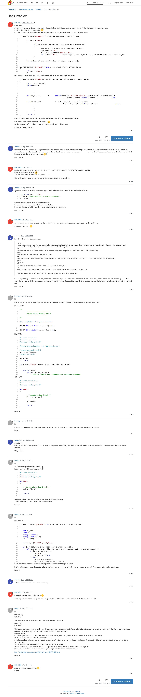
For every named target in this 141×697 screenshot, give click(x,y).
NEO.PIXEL (17, 23)
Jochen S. (17, 147)
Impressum (77, 691)
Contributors (79, 694)
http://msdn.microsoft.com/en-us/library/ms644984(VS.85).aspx (37, 652)
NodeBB (71, 694)
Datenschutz (67, 691)
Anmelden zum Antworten (121, 138)
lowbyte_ (17, 296)
